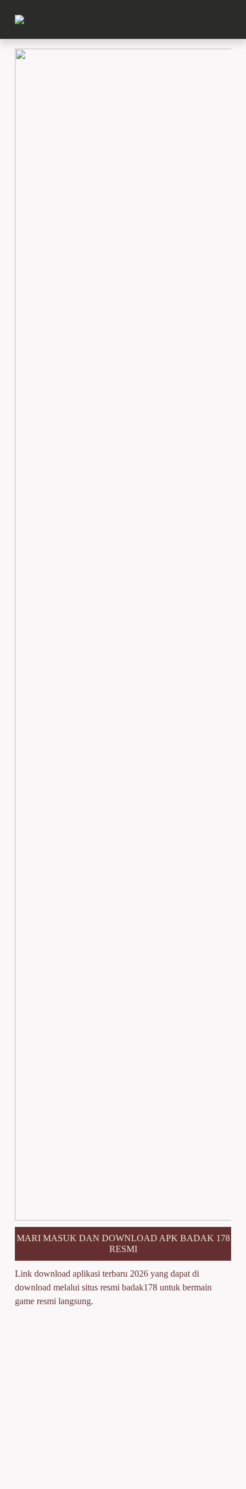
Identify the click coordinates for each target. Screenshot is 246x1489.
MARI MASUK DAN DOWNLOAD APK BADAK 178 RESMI (123, 1243)
